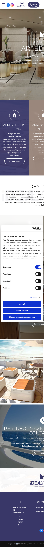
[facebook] (8, 5)
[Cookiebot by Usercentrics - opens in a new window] (31, 228)
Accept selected (22, 310)
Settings (33, 297)
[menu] (3, 4)
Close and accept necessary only (22, 317)
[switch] (38, 274)
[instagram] (12, 5)
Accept (22, 304)
